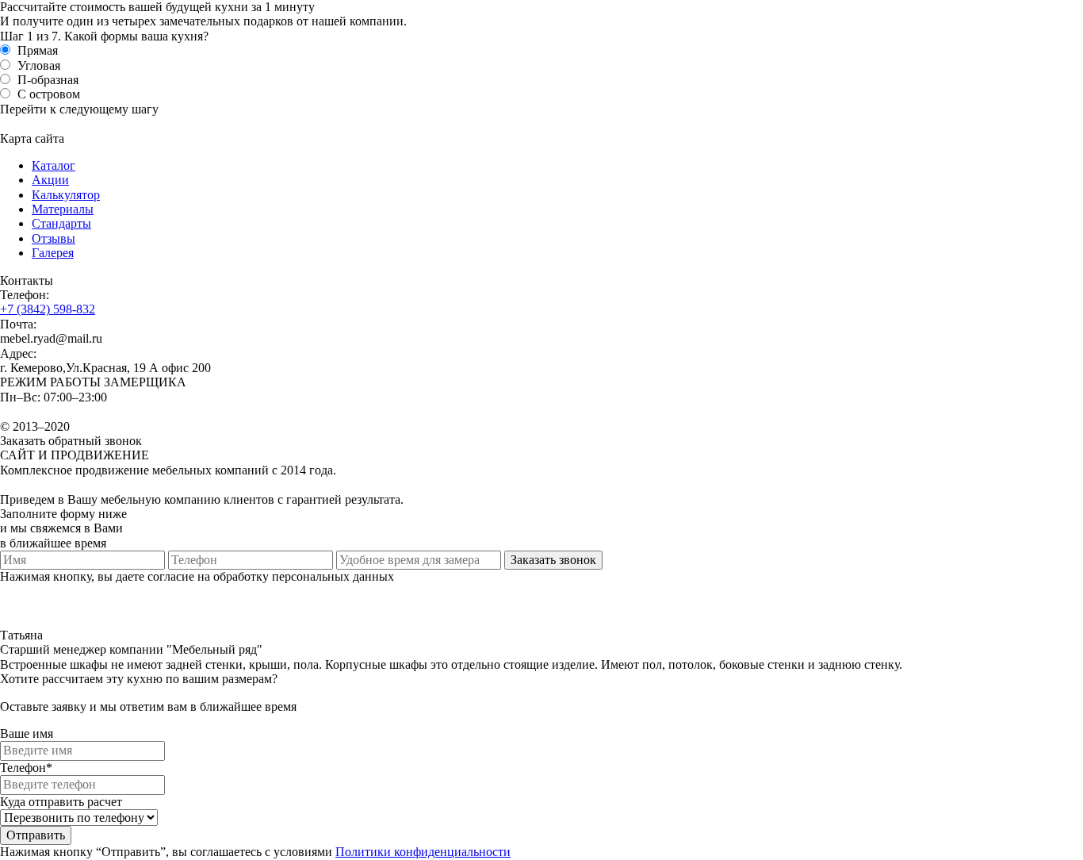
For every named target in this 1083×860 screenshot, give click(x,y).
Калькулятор (66, 195)
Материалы (63, 209)
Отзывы (53, 238)
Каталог (53, 165)
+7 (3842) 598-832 (47, 309)
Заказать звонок (553, 559)
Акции (50, 179)
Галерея (53, 252)
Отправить (35, 835)
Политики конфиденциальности (423, 851)
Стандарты (61, 223)
